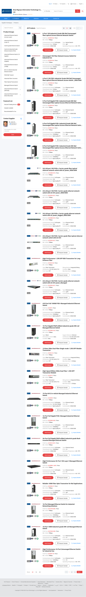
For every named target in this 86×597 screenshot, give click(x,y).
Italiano (39, 585)
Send (12, 134)
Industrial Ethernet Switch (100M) (11, 65)
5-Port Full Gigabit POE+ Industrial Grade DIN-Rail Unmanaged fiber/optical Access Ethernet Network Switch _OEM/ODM (62, 102)
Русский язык (33, 585)
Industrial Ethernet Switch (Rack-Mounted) (11, 94)
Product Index (77, 581)
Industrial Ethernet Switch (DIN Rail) (11, 89)
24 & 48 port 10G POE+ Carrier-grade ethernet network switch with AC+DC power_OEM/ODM (61, 192)
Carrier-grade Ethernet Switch (12, 45)
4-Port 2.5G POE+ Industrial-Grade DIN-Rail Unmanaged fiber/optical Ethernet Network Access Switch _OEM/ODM (62, 79)
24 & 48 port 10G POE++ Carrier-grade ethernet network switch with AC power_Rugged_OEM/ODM (61, 214)
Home (5, 18)
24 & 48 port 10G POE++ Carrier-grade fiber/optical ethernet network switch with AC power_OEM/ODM (60, 169)
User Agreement (52, 590)
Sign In (50, 3)
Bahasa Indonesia (46, 586)
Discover (46, 18)
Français (26, 585)
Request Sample (63, 50)
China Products (15, 581)
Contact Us (56, 18)
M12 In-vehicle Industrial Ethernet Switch (10, 70)
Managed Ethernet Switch (11, 85)
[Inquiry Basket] (69, 3)
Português (19, 585)
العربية (56, 585)
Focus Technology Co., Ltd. (32, 590)
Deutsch (45, 585)
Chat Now (13, 124)
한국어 (61, 585)
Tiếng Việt (38, 586)
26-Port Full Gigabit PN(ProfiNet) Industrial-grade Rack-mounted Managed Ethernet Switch (62, 439)
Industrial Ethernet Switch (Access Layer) (11, 36)
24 (32, 572)
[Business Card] (21, 118)
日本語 (66, 585)
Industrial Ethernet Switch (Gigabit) (11, 60)
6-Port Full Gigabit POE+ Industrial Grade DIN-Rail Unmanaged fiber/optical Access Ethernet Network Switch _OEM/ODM (62, 125)
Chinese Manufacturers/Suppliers (28, 581)
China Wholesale (41, 581)
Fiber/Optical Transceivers (11, 82)
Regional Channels (68, 581)
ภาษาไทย (75, 585)
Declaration (60, 590)
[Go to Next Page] (80, 28)
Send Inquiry (48, 50)
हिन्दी (70, 585)
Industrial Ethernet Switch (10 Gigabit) (12, 55)
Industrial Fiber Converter (10, 78)
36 (36, 572)
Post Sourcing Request (82, 11)
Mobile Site (40, 583)
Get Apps (74, 3)
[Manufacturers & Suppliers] (12, 3)
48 (39, 572)
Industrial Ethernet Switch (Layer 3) (11, 41)
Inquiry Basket (77, 50)
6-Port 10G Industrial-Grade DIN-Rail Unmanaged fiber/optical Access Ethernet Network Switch (59, 34)
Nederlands (50, 585)
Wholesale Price (50, 581)
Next (79, 572)
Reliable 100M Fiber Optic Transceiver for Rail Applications (62, 483)
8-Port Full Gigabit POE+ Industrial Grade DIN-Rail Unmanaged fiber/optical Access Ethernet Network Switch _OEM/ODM (62, 147)
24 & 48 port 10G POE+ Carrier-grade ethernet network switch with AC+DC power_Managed (61, 282)
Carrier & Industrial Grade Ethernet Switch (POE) (10, 50)
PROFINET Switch (9, 75)
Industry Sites (59, 581)
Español (14, 585)
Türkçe (80, 585)
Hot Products (7, 581)
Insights (46, 583)
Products (16, 18)
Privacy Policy (68, 590)
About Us (26, 18)
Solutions (36, 18)
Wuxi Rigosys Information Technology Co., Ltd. (27, 11)
